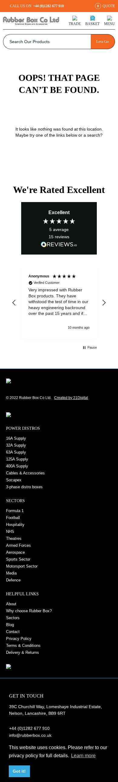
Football (13, 517)
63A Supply (16, 452)
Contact (13, 631)
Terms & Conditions (23, 645)
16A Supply (16, 438)
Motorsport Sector (22, 566)
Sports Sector (18, 559)
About (11, 604)
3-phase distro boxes (24, 487)
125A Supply (17, 459)
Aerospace (15, 552)
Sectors (13, 618)
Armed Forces (18, 545)
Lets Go (102, 41)
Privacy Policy (18, 638)
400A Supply (17, 466)
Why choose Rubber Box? (29, 611)
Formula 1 (15, 510)
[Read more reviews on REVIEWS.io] (59, 244)
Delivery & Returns (22, 652)
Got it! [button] (19, 771)
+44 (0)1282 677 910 (29, 728)
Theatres (13, 538)
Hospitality (15, 524)
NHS (10, 531)
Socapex (13, 480)
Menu (109, 24)
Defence (13, 580)
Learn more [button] (83, 755)
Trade (75, 24)
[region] (59, 303)
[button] (14, 303)
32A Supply (16, 445)
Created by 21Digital (71, 398)
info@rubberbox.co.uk (30, 735)
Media (11, 573)
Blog (10, 624)
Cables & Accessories (25, 473)
